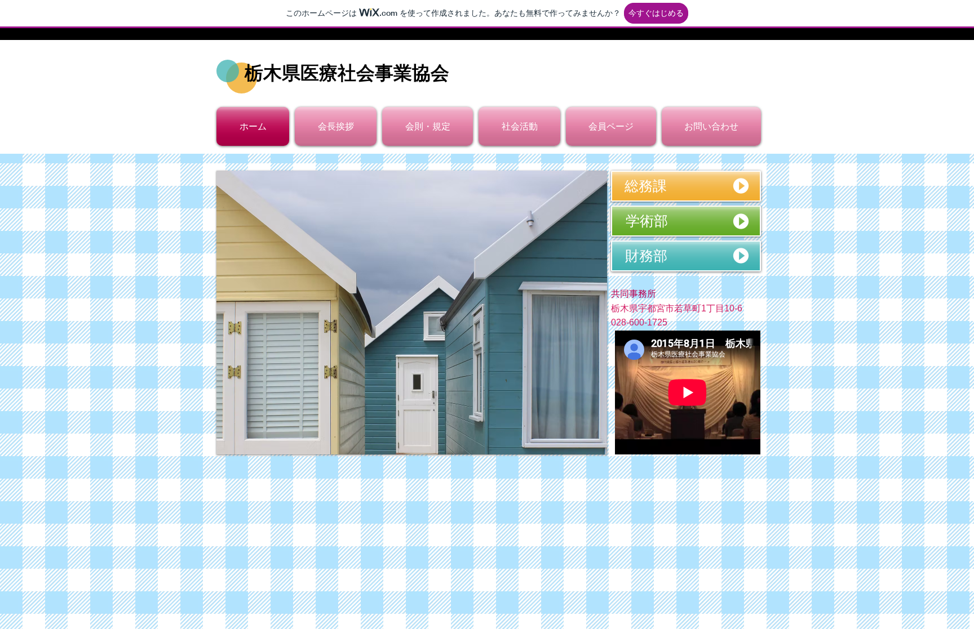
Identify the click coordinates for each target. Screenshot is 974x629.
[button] (685, 294)
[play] (583, 444)
